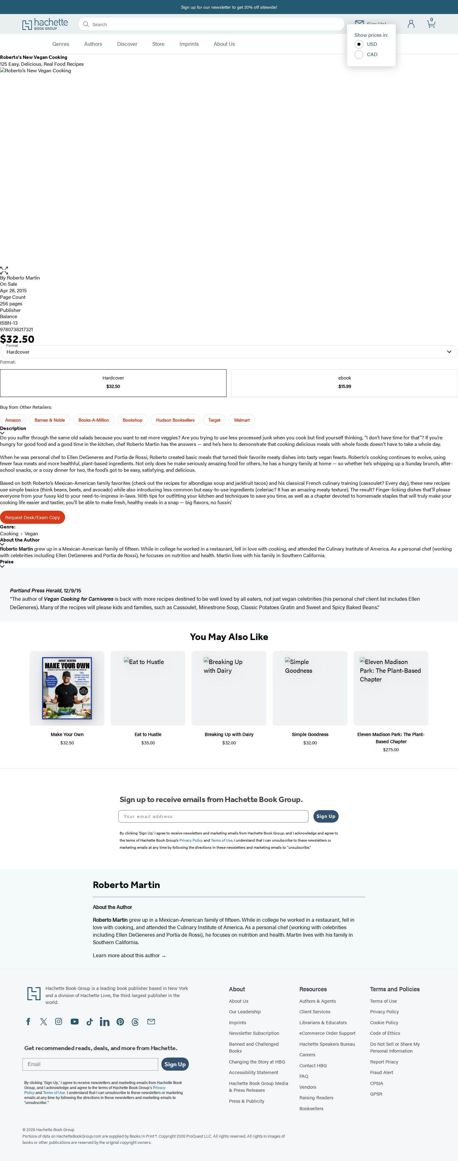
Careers (307, 1054)
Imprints (189, 44)
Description (13, 428)
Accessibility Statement (253, 1072)
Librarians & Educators (323, 1022)
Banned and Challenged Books (254, 1047)
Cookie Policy (384, 1022)
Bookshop (132, 420)
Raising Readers (316, 1097)
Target (214, 420)
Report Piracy (384, 1061)
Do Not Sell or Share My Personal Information (395, 1047)
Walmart (242, 420)
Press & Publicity (246, 1100)
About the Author (20, 540)
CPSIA (376, 1083)
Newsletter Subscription (254, 1033)
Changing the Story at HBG (257, 1061)
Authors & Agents (317, 1000)
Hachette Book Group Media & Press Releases (258, 1086)
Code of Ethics (385, 1033)
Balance (8, 316)
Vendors (307, 1086)
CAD (372, 54)
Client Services (314, 1011)
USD (372, 43)
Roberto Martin (23, 277)
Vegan (31, 533)
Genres (60, 44)
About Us (224, 44)
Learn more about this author (127, 955)
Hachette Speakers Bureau (327, 1043)
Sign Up (326, 816)
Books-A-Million (94, 420)
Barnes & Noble (50, 420)
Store (158, 44)
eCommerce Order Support (327, 1033)
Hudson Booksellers (175, 420)
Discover (127, 44)
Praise (7, 562)
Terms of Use (383, 1000)
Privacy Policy (384, 1011)
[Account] (411, 24)
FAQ (303, 1076)
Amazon (13, 420)
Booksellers (311, 1108)
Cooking (9, 533)
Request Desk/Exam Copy (32, 517)
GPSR (376, 1093)
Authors (93, 44)
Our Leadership (245, 1011)
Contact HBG (313, 1065)
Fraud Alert (381, 1072)
